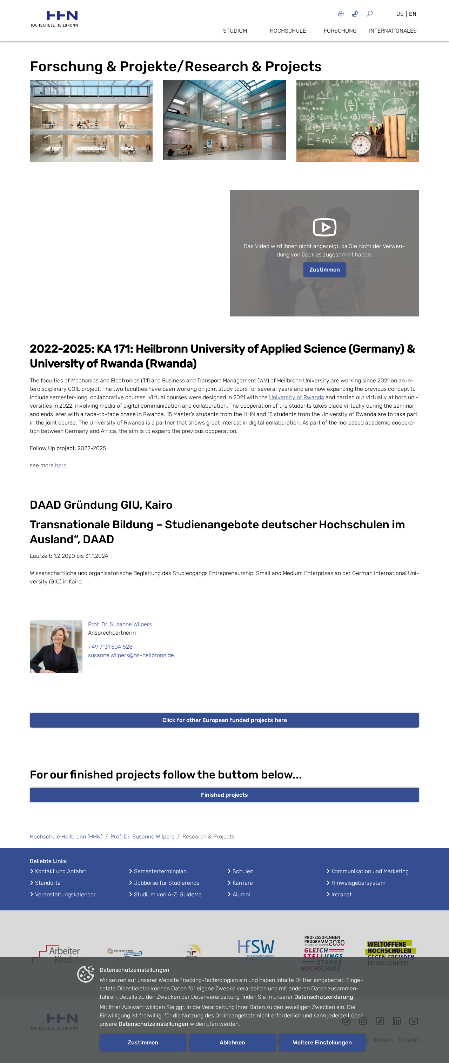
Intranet (341, 894)
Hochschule (288, 30)
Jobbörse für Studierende (167, 883)
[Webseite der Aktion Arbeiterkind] (58, 953)
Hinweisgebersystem (358, 883)
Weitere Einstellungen (322, 1042)
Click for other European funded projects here (224, 720)
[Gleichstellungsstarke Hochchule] (324, 954)
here (61, 465)
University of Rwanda (296, 397)
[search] (378, 13)
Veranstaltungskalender (65, 894)
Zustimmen (324, 269)
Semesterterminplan (160, 871)
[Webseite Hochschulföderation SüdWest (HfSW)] (258, 953)
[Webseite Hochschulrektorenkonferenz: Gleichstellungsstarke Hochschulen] (391, 953)
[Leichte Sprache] (341, 13)
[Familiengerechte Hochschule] (191, 954)
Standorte (48, 883)
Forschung (340, 30)
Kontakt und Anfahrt (60, 871)
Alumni (241, 894)
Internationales (393, 30)
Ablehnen (232, 1042)
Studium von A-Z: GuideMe (168, 894)
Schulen (243, 871)
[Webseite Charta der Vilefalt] (124, 953)
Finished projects (224, 794)
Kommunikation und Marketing (370, 871)
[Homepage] (54, 21)
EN (412, 14)
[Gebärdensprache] (355, 13)
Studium (235, 30)
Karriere (243, 883)
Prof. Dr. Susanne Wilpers (120, 624)
